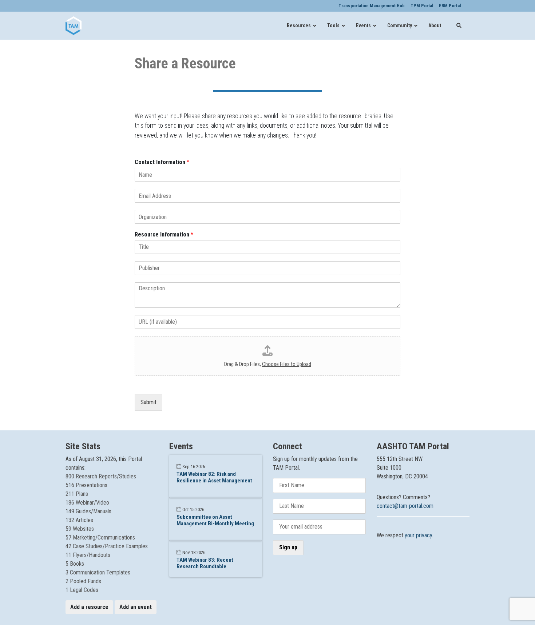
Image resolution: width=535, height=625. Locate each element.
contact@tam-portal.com (405, 505)
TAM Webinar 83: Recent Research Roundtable (205, 563)
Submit (148, 402)
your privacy (418, 535)
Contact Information (162, 162)
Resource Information (164, 234)
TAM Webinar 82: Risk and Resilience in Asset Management (214, 477)
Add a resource (89, 607)
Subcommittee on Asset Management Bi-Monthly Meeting (215, 520)
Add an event (135, 607)
